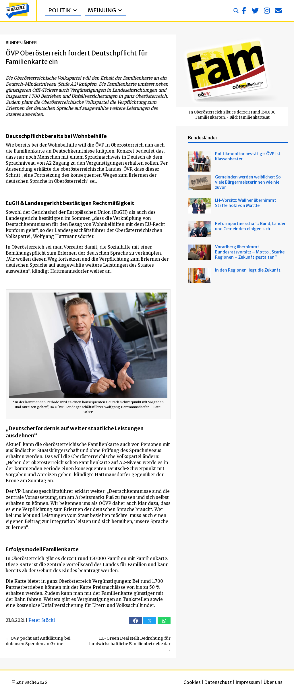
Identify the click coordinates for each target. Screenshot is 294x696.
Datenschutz (218, 682)
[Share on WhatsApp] (164, 620)
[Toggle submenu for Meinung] (120, 10)
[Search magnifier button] (236, 10)
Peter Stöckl (41, 620)
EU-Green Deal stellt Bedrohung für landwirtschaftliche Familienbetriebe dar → (130, 644)
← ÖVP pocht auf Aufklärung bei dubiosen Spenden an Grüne (38, 641)
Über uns (273, 682)
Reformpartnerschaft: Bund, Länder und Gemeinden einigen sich (250, 226)
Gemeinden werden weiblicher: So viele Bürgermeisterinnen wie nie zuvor (248, 182)
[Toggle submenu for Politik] (74, 10)
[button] (243, 10)
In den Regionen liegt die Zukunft (248, 270)
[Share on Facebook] (135, 620)
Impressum (247, 682)
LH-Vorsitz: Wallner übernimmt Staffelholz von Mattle (245, 203)
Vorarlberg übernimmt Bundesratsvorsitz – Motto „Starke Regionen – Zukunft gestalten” (250, 252)
